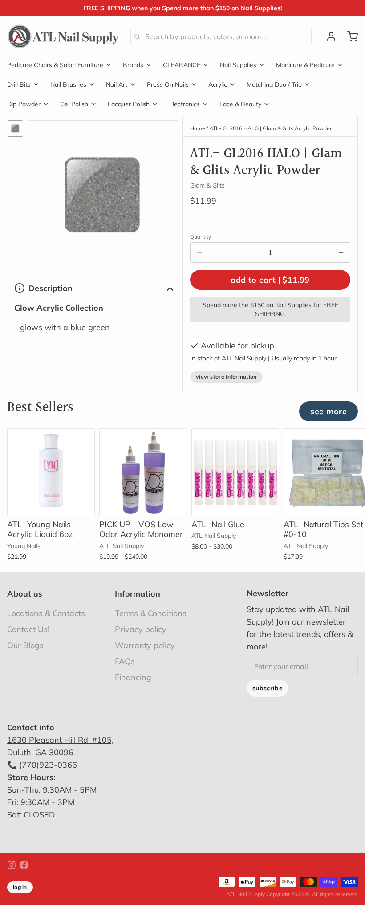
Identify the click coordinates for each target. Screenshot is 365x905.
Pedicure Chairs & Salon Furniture (55, 65)
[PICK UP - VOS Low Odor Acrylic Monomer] (143, 472)
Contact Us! (28, 629)
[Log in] (328, 36)
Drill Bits (19, 84)
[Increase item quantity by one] (341, 252)
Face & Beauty (240, 104)
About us (24, 594)
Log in (20, 887)
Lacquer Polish (129, 104)
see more (328, 411)
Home (197, 128)
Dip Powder (24, 104)
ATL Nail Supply (245, 894)
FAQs (125, 661)
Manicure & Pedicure (305, 65)
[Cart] (349, 36)
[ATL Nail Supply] (63, 36)
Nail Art (116, 84)
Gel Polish (74, 104)
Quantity (200, 236)
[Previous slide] (320, 442)
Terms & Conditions (151, 613)
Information (137, 594)
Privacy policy (140, 629)
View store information (226, 376)
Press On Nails (168, 84)
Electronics (184, 104)
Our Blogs (25, 645)
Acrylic (217, 84)
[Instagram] (11, 865)
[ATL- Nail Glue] (235, 472)
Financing (133, 677)
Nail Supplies (238, 65)
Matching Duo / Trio (274, 84)
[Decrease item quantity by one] (199, 252)
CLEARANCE (181, 65)
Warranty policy (145, 645)
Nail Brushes (68, 84)
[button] (270, 280)
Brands (133, 65)
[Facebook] (24, 865)
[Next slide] (347, 442)
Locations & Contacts (46, 613)
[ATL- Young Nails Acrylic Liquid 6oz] (51, 472)
